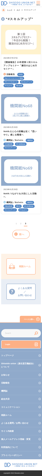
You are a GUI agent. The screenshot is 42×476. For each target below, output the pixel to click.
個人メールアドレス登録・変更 (16, 439)
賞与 (18, 206)
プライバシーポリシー (11, 455)
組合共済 (5, 399)
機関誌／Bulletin (14, 140)
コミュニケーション (10, 407)
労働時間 (9, 144)
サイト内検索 (7, 431)
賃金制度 (9, 206)
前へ (22, 234)
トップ (9, 10)
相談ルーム (6, 415)
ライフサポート (11, 82)
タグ (18, 10)
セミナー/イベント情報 (14, 78)
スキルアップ (27, 82)
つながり (9, 85)
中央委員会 (21, 144)
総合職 (19, 85)
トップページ (7, 355)
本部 (21, 74)
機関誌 (30, 140)
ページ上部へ (29, 319)
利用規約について (9, 447)
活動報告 (10, 74)
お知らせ (5, 375)
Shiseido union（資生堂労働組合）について (18, 365)
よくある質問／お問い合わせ (14, 423)
